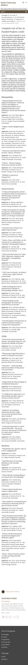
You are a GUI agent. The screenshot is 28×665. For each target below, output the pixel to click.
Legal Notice (6, 639)
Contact (5, 637)
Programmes (18, 19)
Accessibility (6, 644)
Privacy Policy (6, 642)
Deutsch (5, 659)
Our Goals (12, 15)
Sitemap (5, 647)
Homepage (4, 15)
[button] (3, 617)
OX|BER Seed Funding (8, 21)
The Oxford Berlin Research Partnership (14, 9)
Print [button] (4, 656)
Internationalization (7, 17)
